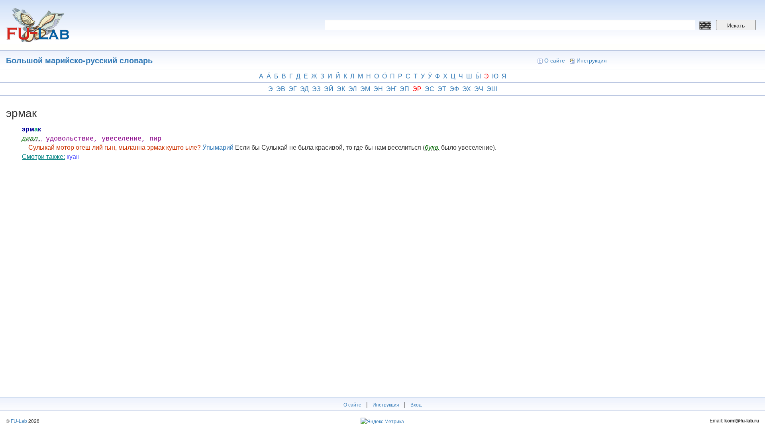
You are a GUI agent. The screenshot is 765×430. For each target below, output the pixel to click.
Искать (736, 25)
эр (417, 88)
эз (316, 88)
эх (466, 88)
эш (491, 88)
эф (454, 88)
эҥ (391, 88)
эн (378, 88)
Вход (416, 404)
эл (352, 88)
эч (478, 88)
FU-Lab (19, 420)
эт (441, 88)
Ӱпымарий (217, 147)
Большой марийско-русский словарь (79, 60)
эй (328, 88)
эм (365, 88)
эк (341, 88)
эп (404, 88)
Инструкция (592, 60)
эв (280, 88)
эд (304, 88)
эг (292, 88)
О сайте (554, 60)
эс (429, 88)
